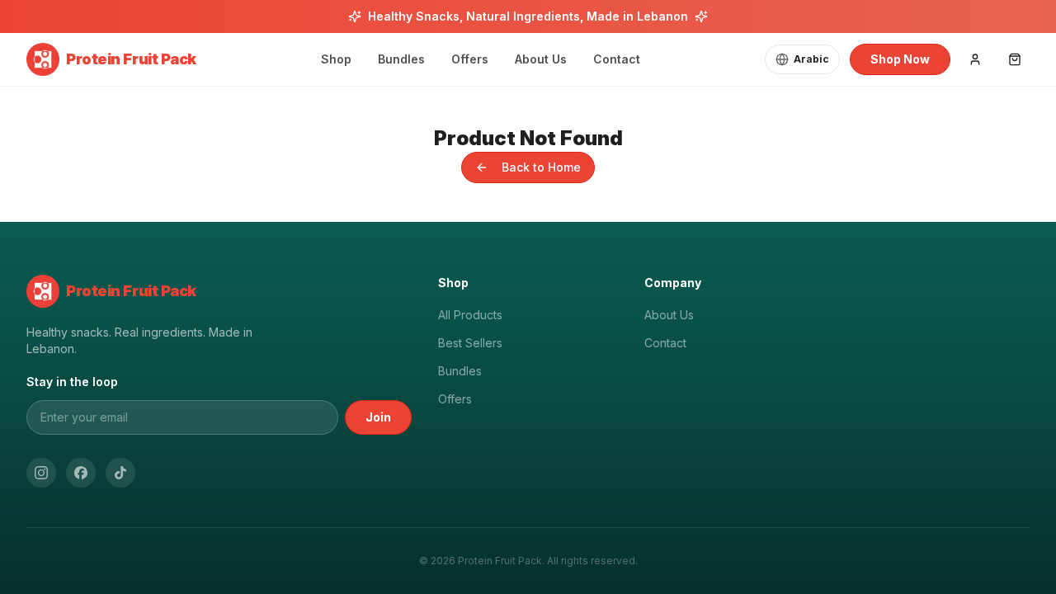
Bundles (460, 371)
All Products (470, 315)
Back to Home (541, 167)
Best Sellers (470, 343)
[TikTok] (120, 473)
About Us (669, 315)
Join (378, 417)
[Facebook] (81, 473)
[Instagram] (41, 473)
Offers (455, 399)
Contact (665, 343)
